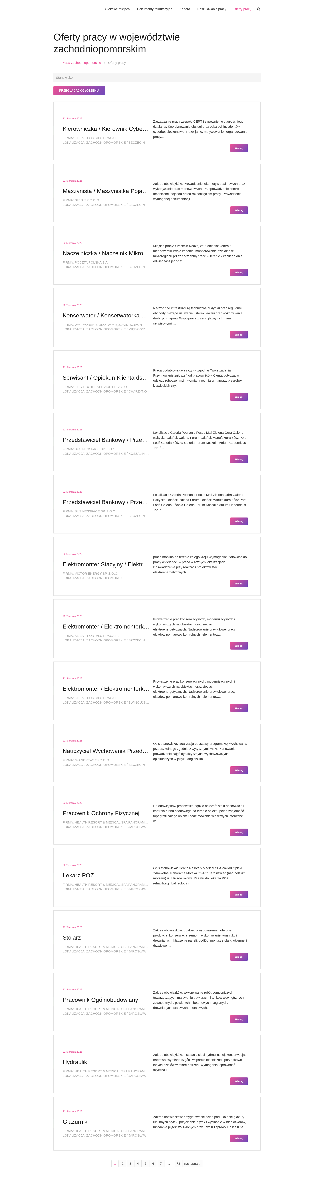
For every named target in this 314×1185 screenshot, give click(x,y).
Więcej (239, 148)
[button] (258, 9)
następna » (192, 1163)
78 (178, 1163)
